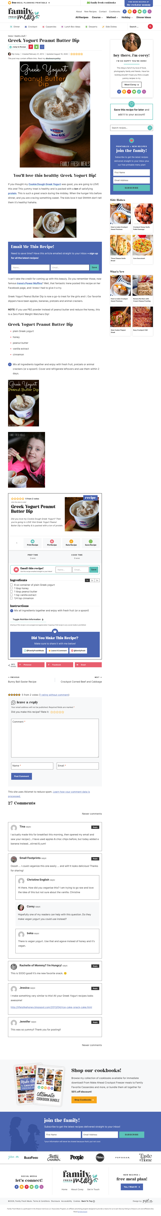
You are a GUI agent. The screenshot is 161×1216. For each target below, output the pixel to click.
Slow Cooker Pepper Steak (118, 331)
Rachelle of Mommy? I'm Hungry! (40, 965)
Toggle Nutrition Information (27, 619)
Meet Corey (130, 84)
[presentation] (120, 213)
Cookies (76, 1201)
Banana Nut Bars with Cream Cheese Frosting (142, 300)
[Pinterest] (135, 11)
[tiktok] (145, 11)
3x (97, 580)
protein (12, 193)
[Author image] (9, 54)
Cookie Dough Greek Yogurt (45, 184)
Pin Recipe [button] (52, 545)
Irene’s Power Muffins (29, 283)
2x (92, 580)
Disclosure (55, 1201)
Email (62, 765)
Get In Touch (93, 1189)
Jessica (24, 987)
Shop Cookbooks (82, 1099)
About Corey (77, 1189)
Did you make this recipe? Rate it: (30, 711)
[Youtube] (140, 11)
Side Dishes (111, 26)
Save (94, 267)
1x (87, 580)
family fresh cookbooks (103, 3)
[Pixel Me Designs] (147, 1201)
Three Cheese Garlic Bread (118, 259)
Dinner (17, 26)
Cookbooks (114, 11)
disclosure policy (53, 58)
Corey (17, 54)
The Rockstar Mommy (139, 5)
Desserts (93, 26)
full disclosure (82, 1212)
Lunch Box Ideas (72, 26)
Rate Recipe (71, 545)
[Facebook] (125, 11)
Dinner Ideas (143, 17)
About (79, 11)
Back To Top (87, 1201)
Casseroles (51, 26)
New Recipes (90, 11)
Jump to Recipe (19, 47)
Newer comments (92, 813)
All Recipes (81, 17)
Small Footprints (30, 858)
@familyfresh (79, 650)
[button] (31, 47)
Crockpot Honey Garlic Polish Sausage (141, 228)
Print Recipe (32, 545)
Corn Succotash (139, 258)
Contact (103, 11)
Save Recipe (90, 545)
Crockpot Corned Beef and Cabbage (81, 679)
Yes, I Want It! (130, 1187)
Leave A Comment (59, 650)
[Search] (150, 127)
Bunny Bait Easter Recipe (22, 679)
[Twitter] (150, 11)
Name (16, 765)
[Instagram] (130, 11)
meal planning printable (30, 3)
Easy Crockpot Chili (140, 330)
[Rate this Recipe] (36, 47)
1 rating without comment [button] (54, 694)
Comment (18, 721)
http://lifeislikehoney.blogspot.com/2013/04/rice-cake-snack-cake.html (51, 1007)
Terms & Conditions (41, 1201)
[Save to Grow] (42, 47)
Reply (95, 827)
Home (64, 1189)
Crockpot (32, 26)
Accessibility (66, 1201)
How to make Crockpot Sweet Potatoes (119, 228)
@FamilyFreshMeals (35, 650)
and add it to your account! (131, 112)
